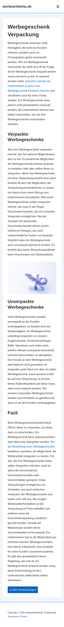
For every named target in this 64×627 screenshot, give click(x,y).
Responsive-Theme (17, 616)
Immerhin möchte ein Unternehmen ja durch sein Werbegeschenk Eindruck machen (29, 86)
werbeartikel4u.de (17, 6)
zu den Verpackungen (23, 589)
